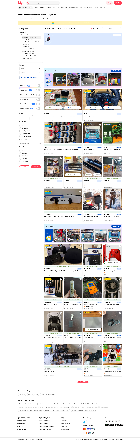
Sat (119, 3)
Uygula (36, 166)
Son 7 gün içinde (26, 133)
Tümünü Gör (117, 35)
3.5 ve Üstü (25, 156)
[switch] (38, 85)
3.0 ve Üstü (25, 153)
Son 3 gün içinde (26, 131)
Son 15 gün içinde (26, 136)
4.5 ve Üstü (25, 161)
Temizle (25, 166)
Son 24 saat (25, 128)
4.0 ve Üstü (25, 158)
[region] (83, 40)
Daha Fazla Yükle (83, 381)
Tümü (23, 126)
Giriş (109, 3)
